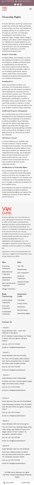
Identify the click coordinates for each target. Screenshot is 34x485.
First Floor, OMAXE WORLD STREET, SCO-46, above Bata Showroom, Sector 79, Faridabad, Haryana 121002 (16, 454)
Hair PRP (20, 266)
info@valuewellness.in (25, 1)
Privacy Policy (22, 303)
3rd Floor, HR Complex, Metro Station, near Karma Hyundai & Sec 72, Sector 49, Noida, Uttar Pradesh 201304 (16, 361)
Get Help (26, 482)
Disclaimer (21, 307)
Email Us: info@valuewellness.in (14, 347)
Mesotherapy (22, 269)
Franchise (20, 300)
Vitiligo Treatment (8, 289)
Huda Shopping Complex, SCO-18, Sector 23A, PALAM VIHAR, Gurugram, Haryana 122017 (17, 406)
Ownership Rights (23, 313)
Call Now (10, 482)
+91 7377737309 (9, 1)
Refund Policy (22, 310)
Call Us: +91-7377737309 (11, 344)
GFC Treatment (23, 273)
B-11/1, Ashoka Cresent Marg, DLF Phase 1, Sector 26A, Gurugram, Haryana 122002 (16, 338)
